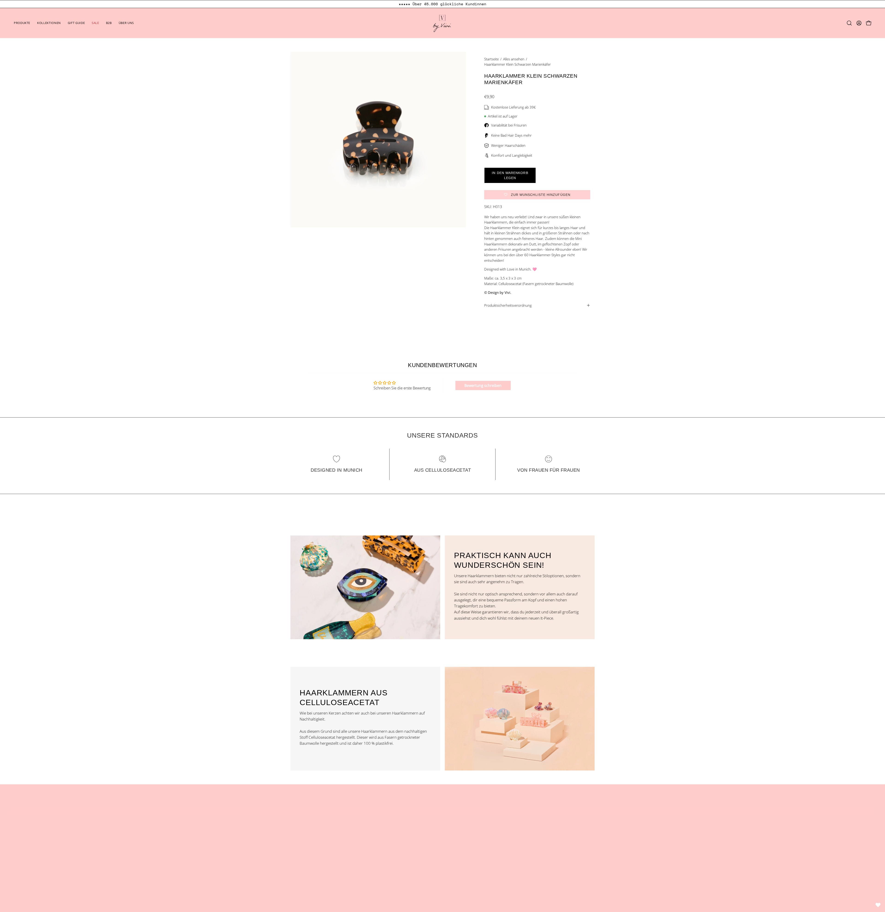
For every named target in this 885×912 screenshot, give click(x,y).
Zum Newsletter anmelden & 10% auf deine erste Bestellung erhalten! (446, 4)
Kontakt (375, 835)
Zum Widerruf (464, 869)
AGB (451, 827)
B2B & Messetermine (387, 843)
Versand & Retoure (463, 843)
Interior (297, 843)
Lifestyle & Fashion (306, 835)
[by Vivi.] (442, 23)
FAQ (372, 851)
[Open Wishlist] (878, 905)
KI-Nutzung (456, 859)
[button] (49, 23)
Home (374, 819)
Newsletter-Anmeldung (389, 859)
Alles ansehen (513, 59)
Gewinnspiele (458, 851)
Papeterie (298, 851)
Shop (294, 819)
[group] (442, 4)
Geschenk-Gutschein (308, 859)
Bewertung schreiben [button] (483, 385)
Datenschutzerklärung (466, 835)
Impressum (457, 819)
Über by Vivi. (379, 827)
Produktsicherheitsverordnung (508, 305)
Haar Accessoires (305, 827)
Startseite (491, 59)
